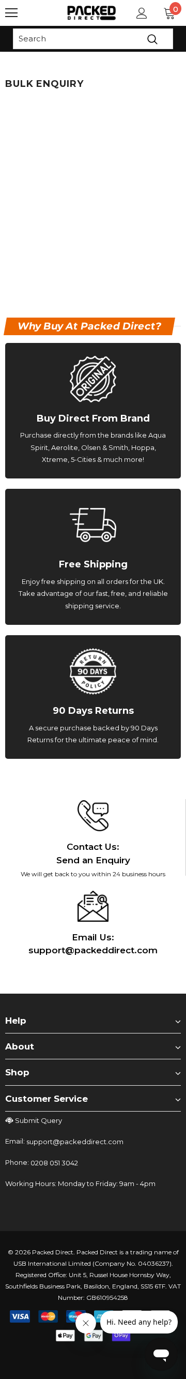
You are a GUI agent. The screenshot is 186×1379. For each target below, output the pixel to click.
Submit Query (38, 1120)
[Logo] (91, 13)
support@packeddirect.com (74, 1141)
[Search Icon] (41, 13)
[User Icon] (141, 13)
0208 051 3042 (54, 1163)
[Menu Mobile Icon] (11, 13)
